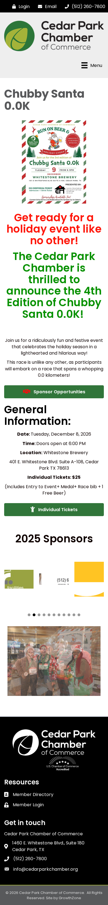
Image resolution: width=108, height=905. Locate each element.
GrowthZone (70, 898)
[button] (29, 614)
